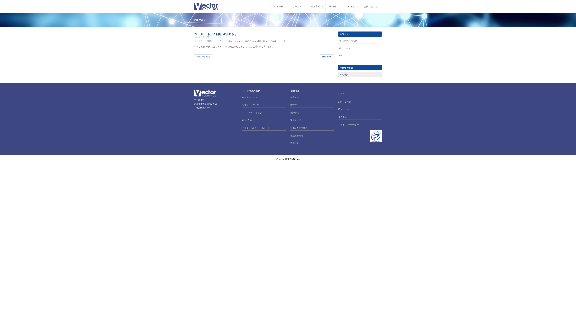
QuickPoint (247, 120)
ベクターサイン (249, 97)
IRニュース (344, 48)
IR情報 (332, 6)
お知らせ (350, 6)
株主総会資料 (296, 135)
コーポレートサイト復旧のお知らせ (215, 34)
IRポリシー (343, 109)
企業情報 (279, 6)
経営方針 (315, 6)
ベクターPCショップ (252, 112)
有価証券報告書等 (298, 127)
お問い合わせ (371, 6)
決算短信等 (295, 120)
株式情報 (294, 112)
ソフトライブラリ (250, 104)
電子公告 (294, 143)
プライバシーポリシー (348, 124)
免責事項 (342, 116)
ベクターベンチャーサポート (256, 127)
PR (340, 55)
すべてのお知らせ (348, 40)
